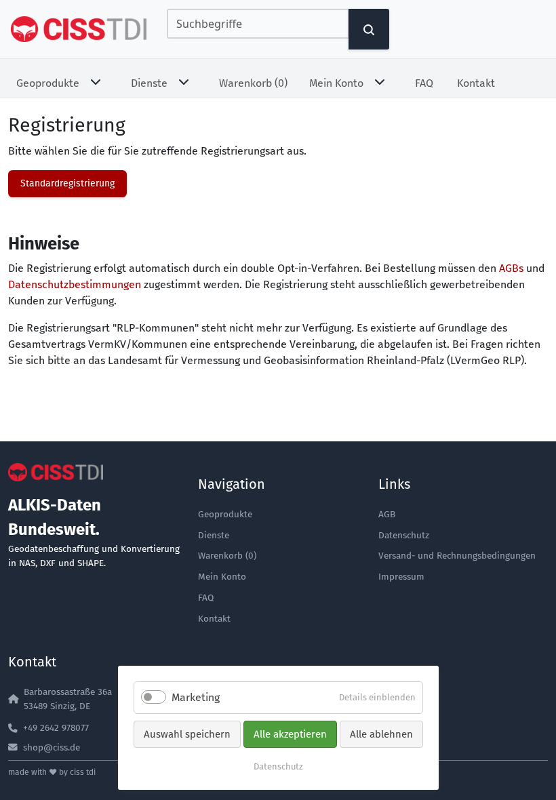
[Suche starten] (369, 29)
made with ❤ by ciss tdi (52, 772)
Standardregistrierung (67, 183)
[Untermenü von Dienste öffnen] (186, 81)
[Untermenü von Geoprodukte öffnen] (98, 81)
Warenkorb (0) (253, 83)
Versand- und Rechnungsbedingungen (457, 555)
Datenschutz (403, 535)
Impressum (401, 576)
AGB (386, 514)
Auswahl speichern (187, 734)
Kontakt (476, 83)
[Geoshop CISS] (78, 29)
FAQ (424, 83)
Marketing (196, 697)
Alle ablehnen (381, 734)
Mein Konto (336, 83)
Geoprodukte (47, 83)
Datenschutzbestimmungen (74, 284)
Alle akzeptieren (290, 734)
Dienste (149, 83)
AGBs (511, 268)
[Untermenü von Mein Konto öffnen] (382, 81)
